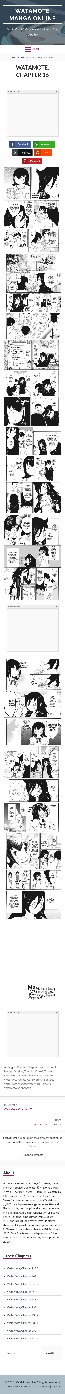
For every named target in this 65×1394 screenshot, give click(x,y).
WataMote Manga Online (32, 14)
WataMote (46, 1075)
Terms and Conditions (37, 1386)
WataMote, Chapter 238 (21, 1330)
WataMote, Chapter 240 (21, 1291)
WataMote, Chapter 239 (21, 1307)
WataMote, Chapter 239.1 (22, 1299)
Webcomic (24, 1087)
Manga (8, 1071)
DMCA (55, 1386)
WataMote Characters (39, 1079)
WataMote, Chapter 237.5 (22, 1338)
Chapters (33, 1067)
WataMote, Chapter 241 (21, 1276)
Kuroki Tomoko (49, 1067)
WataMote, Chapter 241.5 (22, 1268)
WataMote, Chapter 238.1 (22, 1322)
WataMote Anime (14, 1079)
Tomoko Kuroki (33, 1071)
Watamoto (10, 1087)
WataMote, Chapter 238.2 (22, 1315)
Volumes (33, 1075)
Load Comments (33, 1154)
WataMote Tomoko (39, 1083)
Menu (36, 49)
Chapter (22, 1067)
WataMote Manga (15, 1083)
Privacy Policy (13, 1386)
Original (18, 1071)
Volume (22, 1075)
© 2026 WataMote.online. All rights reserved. (32, 1382)
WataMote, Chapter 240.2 (22, 1283)
